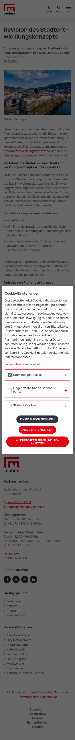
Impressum (32, 364)
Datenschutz (14, 364)
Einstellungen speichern (37, 419)
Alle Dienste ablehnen (37, 429)
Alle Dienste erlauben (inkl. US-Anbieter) (37, 442)
